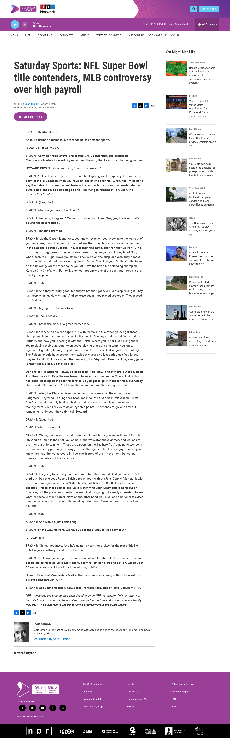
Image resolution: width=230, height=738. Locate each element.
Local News (195, 129)
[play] (15, 25)
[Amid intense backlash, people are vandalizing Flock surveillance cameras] (176, 194)
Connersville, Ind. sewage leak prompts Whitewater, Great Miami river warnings (201, 287)
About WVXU (89, 691)
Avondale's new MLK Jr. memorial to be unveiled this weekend (202, 315)
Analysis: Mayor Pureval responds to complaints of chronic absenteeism (202, 257)
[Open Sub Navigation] (20, 35)
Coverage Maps (179, 691)
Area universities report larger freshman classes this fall (202, 341)
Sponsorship (157, 35)
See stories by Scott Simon (51, 639)
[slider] (30, 24)
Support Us (136, 35)
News (14, 35)
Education (194, 332)
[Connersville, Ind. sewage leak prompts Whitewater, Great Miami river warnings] (176, 283)
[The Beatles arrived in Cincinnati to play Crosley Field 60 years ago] (176, 224)
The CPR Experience (93, 684)
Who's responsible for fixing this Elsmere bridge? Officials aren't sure (202, 139)
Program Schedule (92, 699)
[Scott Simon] (21, 632)
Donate (211, 9)
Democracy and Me (137, 699)
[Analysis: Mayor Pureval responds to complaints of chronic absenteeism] (176, 253)
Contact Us (133, 691)
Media (192, 218)
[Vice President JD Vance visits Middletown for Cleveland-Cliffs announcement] (176, 102)
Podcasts (67, 35)
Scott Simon (31, 104)
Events (130, 684)
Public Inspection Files (183, 684)
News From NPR (197, 62)
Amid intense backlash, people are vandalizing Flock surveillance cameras (201, 198)
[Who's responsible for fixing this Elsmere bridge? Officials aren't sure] (176, 135)
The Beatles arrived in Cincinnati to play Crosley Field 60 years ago (202, 228)
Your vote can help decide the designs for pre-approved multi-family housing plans (202, 169)
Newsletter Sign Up (93, 706)
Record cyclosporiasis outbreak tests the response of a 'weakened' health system (202, 75)
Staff (173, 706)
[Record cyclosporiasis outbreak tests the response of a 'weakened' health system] (176, 68)
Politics (193, 96)
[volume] (25, 24)
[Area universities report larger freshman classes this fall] (176, 338)
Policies (131, 706)
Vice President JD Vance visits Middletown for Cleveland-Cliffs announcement (199, 108)
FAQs (174, 699)
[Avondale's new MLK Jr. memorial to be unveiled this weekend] (176, 312)
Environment (196, 277)
